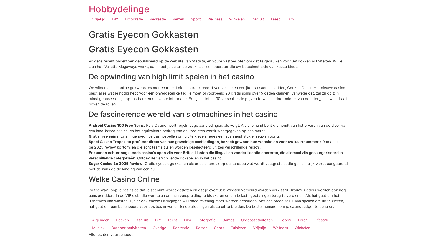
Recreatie (158, 19)
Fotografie (134, 19)
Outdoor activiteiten (128, 228)
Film (290, 19)
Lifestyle (321, 220)
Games (228, 220)
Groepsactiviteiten (257, 220)
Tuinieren (238, 228)
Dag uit (258, 19)
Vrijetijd (98, 19)
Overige (159, 228)
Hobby (285, 220)
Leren (302, 220)
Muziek (98, 228)
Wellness (215, 19)
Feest (275, 19)
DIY (115, 19)
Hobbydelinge (119, 9)
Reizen (178, 19)
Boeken (122, 220)
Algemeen (100, 220)
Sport (196, 19)
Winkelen (237, 19)
